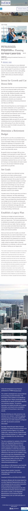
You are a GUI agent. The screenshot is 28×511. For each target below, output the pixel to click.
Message (9, 347)
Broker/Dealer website (7, 470)
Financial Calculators (8, 46)
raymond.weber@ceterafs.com (11, 310)
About (3, 17)
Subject (8, 341)
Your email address (12, 335)
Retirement (5, 62)
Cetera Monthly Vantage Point (11, 53)
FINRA (3, 432)
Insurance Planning (7, 39)
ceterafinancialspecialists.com (9, 462)
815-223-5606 (6, 308)
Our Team (4, 24)
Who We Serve (16, 21)
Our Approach (5, 21)
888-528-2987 (21, 467)
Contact (3, 57)
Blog (24, 53)
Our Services (5, 28)
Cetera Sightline (6, 49)
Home (3, 14)
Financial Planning (7, 35)
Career (10, 62)
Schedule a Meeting (22, 8)
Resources (4, 42)
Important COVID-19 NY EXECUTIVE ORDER (13, 477)
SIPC (6, 432)
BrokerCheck (17, 390)
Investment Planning (8, 32)
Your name (9, 329)
